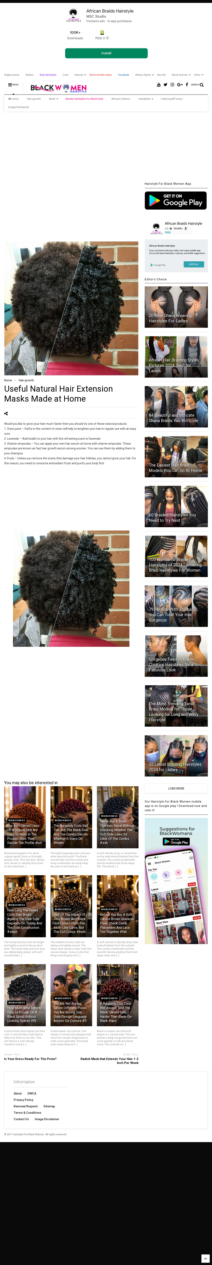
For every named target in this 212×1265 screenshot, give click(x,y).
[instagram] (172, 84)
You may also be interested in (31, 782)
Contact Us (21, 1119)
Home (15, 98)
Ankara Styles (143, 74)
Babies (30, 74)
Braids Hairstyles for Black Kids (84, 98)
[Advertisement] (106, 146)
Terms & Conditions (27, 1112)
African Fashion (120, 98)
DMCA (32, 1093)
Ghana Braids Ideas (100, 74)
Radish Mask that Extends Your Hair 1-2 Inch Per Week (110, 1061)
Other (197, 74)
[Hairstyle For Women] (56, 91)
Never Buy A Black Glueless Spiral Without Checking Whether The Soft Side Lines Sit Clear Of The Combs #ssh (117, 832)
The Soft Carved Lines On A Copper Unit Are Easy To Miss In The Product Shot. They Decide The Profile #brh (24, 834)
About (18, 1093)
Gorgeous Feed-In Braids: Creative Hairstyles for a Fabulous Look (172, 664)
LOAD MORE (176, 788)
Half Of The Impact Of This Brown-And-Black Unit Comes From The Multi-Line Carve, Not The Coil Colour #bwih (70, 923)
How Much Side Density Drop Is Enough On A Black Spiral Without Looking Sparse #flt (24, 1014)
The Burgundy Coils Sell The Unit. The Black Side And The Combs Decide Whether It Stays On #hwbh (71, 834)
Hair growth (34, 98)
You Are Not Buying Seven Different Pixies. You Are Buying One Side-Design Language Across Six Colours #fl (70, 1012)
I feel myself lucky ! (172, 98)
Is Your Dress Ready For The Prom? (30, 1059)
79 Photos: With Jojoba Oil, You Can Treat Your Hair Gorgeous (173, 615)
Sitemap (49, 1106)
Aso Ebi (161, 74)
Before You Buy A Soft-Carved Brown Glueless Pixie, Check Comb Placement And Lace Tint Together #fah (117, 923)
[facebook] (187, 84)
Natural (79, 74)
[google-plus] (180, 84)
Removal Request (26, 1106)
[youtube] (158, 84)
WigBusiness (11, 74)
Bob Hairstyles (48, 74)
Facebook (123, 74)
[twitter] (165, 84)
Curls (66, 74)
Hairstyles (144, 98)
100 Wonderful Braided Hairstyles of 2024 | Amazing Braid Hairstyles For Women (175, 565)
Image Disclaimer (18, 107)
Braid (52, 98)
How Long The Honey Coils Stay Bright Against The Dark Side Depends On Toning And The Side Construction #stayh (24, 921)
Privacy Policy (23, 1100)
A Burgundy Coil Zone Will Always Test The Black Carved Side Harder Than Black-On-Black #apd (116, 1012)
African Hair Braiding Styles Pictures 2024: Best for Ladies (174, 365)
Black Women (180, 74)
